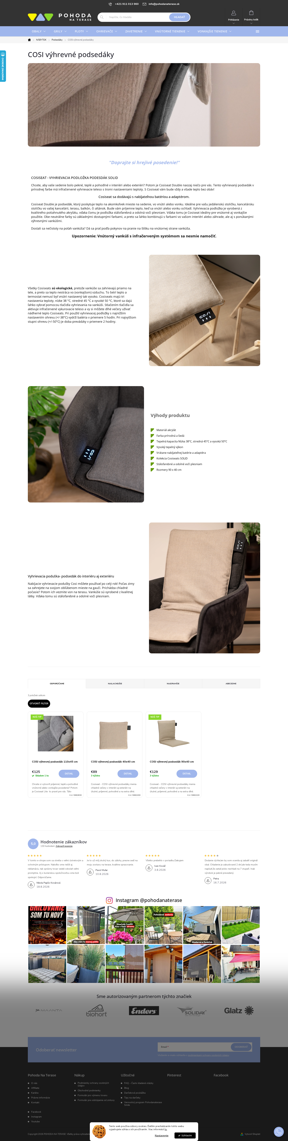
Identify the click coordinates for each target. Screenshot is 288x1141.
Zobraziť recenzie (64, 846)
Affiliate (35, 1088)
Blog (126, 1088)
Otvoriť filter (39, 703)
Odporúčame (57, 683)
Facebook (36, 1112)
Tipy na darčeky (132, 1097)
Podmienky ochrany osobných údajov (93, 1084)
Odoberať (241, 1047)
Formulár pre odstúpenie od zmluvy (96, 1100)
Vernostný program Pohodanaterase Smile (143, 1103)
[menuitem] (39, 31)
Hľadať (179, 17)
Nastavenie (161, 1135)
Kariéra (34, 1093)
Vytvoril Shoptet (252, 1134)
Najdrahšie (173, 683)
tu (166, 1129)
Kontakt (35, 1102)
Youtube (35, 1121)
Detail (69, 773)
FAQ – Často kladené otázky (138, 1083)
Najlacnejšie (115, 683)
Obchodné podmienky (89, 1090)
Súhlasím (187, 1135)
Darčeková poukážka (135, 1093)
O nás (34, 1083)
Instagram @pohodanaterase (149, 900)
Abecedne (231, 683)
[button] (279, 1132)
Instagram (36, 1116)
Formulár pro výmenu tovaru (92, 1095)
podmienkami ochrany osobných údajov (208, 1055)
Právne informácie (40, 1097)
